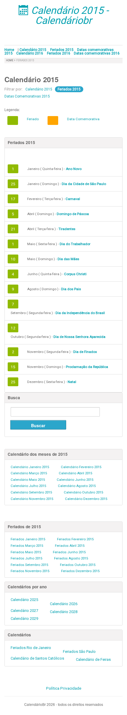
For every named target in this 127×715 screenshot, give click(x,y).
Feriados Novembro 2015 (30, 571)
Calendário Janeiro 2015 (30, 467)
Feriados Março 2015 (27, 546)
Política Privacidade (63, 688)
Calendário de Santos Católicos (37, 658)
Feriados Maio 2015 (26, 552)
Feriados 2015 (69, 89)
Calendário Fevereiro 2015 (81, 467)
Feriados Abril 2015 (69, 546)
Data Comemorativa (83, 119)
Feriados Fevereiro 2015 (75, 539)
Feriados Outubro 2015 (77, 565)
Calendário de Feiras (93, 659)
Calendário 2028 (63, 612)
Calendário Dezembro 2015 (86, 499)
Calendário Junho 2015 (75, 480)
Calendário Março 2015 (29, 473)
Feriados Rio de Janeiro (31, 647)
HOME (9, 60)
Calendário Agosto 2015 (77, 486)
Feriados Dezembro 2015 (80, 571)
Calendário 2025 (24, 599)
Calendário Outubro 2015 (83, 492)
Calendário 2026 (63, 604)
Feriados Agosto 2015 (71, 558)
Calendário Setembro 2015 (31, 492)
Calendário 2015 (38, 89)
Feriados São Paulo (79, 651)
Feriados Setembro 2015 (29, 565)
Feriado (33, 119)
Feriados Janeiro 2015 (28, 539)
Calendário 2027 (24, 610)
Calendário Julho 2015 (28, 486)
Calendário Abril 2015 (75, 473)
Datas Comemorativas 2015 (27, 96)
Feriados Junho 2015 (69, 552)
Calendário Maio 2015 (28, 480)
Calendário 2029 (24, 618)
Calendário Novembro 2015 (32, 499)
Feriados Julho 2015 (26, 558)
